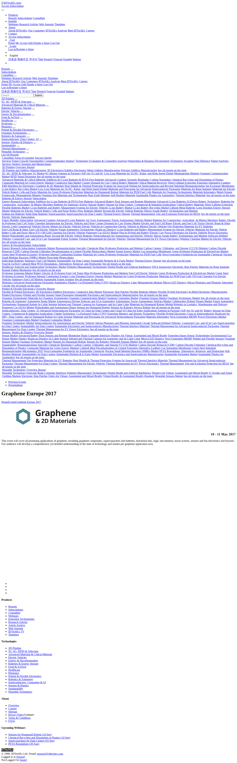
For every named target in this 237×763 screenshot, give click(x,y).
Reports (12, 18)
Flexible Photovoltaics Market (98, 251)
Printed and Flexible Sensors (38, 295)
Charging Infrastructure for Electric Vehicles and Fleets (65, 223)
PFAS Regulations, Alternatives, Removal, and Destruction (69, 263)
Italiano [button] (70, 91)
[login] (23, 759)
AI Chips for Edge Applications (139, 310)
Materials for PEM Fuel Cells (135, 192)
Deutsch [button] (41, 91)
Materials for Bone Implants (196, 189)
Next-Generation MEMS (183, 316)
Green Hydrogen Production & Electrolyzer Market (200, 251)
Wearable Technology (13, 151)
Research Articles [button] (21, 78)
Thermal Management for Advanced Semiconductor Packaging (184, 326)
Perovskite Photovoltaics (60, 257)
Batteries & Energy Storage (16, 108)
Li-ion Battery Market (121, 207)
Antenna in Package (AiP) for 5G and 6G (80, 173)
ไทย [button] (33, 91)
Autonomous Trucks (107, 220)
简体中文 (22, 59)
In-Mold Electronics (199, 291)
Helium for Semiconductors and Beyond (151, 185)
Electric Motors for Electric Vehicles (61, 226)
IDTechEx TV (16, 631)
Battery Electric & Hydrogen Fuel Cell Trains (58, 273)
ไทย (40, 59)
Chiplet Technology (64, 313)
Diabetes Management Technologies (87, 266)
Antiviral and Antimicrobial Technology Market (40, 266)
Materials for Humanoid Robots (101, 192)
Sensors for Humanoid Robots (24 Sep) (30, 734)
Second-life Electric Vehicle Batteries (123, 210)
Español (67, 59)
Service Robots (142, 307)
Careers (90, 30)
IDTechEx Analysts (56, 30)
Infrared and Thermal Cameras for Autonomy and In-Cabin (90, 304)
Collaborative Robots (183, 301)
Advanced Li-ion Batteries (171, 201)
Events (12, 402)
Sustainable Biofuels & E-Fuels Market (112, 260)
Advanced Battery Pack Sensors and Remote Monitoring (125, 201)
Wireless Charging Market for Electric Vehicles (205, 238)
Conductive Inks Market (68, 182)
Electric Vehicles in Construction (99, 226)
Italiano (77, 59)
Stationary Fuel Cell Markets (40, 260)
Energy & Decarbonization (16, 114)
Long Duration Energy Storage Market (90, 276)
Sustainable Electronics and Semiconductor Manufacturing (106, 295)
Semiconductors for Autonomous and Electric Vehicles (123, 235)
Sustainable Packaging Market (181, 354)
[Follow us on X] (122, 516)
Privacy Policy (16, 714)
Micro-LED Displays (174, 282)
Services (6, 160)
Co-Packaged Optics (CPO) (93, 282)
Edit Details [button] (27, 84)
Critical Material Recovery (152, 182)
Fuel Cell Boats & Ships (15, 229)
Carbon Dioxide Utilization (36, 251)
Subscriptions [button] (8, 71)
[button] (13, 15)
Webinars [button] (6, 78)
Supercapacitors (57, 213)
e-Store (46, 43)
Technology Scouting (182, 160)
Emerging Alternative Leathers (213, 182)
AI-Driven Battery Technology (203, 201)
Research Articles (28, 24)
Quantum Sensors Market (153, 298)
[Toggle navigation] (2, 10)
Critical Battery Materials (124, 182)
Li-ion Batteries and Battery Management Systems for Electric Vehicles (69, 207)
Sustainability (8, 145)
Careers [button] (83, 81)
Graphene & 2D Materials (49, 185)
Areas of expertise (24, 157)
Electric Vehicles (10, 111)
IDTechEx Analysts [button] (49, 81)
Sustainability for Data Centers (73, 260)
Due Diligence (202, 160)
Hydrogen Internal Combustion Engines (60, 254)
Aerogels (132, 179)
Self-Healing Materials (123, 195)
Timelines (59, 24)
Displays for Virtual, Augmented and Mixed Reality (139, 335)
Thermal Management (13, 148)
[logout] (20, 756)
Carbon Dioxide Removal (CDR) (156, 344)
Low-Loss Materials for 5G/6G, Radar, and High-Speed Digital (138, 173)
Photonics (6, 126)
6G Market (51, 173)
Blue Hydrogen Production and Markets (121, 248)
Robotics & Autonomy (13, 136)
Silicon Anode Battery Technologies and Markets (171, 210)
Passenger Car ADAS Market (102, 232)
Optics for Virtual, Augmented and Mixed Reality (75, 376)
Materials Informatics (204, 192)
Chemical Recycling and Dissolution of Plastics (197, 179)
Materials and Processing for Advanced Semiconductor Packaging (144, 189)
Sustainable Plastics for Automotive (155, 195)
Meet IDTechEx (76, 30)
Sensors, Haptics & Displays (17, 142)
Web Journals (46, 24)
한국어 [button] (26, 91)
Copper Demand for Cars (96, 182)
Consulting (39, 18)
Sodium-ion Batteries (13, 213)
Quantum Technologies (14, 132)
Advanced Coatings (115, 179)
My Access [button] (15, 84)
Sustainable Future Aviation (63, 238)
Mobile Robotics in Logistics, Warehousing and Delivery (196, 304)
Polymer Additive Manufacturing (139, 170)
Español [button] (60, 91)
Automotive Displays (66, 282)
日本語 (12, 59)
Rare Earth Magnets (99, 195)
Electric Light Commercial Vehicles (21, 226)
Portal (11, 43)
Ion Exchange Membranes (220, 185)
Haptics (23, 338)
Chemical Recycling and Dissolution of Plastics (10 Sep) (39, 737)
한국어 (33, 59)
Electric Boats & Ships (217, 223)
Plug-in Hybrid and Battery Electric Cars (141, 232)
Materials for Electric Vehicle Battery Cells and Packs (39, 210)
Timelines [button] (53, 78)
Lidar (134, 282)
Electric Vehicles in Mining (133, 226)
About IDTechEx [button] (10, 81)
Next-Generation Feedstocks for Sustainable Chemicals (192, 254)
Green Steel (8, 254)
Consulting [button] (7, 75)
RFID (13, 176)
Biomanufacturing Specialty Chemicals (77, 248)
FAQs (11, 721)
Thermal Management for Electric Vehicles (102, 238)
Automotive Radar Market (41, 301)
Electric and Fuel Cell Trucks (189, 223)
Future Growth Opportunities (28, 160)
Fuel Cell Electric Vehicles (43, 229)
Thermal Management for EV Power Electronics (152, 238)
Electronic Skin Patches (185, 266)
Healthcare (7, 120)
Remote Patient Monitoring (17, 270)
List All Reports (10, 154)
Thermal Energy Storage (116, 213)
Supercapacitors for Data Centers (84, 213)
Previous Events (17, 381)
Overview (13, 705)
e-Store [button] (39, 84)
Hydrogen (6, 123)
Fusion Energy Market (128, 251)
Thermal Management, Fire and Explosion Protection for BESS (165, 213)
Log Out (55, 43)
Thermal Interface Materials (190, 195)
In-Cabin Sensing (47, 304)
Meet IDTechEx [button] (69, 81)
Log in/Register (16, 49)
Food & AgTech (10, 117)
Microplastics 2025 (32, 351)
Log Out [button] (48, 84)
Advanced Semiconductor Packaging (33, 282)
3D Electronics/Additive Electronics (66, 170)
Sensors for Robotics (122, 307)
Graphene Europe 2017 (28, 402)
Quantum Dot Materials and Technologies (64, 195)
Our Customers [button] (29, 81)
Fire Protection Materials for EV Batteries (190, 226)
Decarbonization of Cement (66, 251)
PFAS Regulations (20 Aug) (23, 743)
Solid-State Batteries (37, 213)
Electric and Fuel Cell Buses (156, 223)
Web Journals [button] (39, 78)
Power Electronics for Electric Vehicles (185, 232)
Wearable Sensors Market (124, 341)
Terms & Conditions (19, 717)
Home (4, 402)
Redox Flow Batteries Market (86, 210)
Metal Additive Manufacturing (103, 170)
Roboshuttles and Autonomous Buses (30, 235)
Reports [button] (5, 68)
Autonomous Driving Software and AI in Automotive (86, 301)
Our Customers (36, 30)
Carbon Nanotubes (160, 179)
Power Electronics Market (212, 316)
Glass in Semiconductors (200, 313)
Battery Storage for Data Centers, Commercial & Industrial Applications (136, 204)
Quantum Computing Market (122, 298)
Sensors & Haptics (18, 685)
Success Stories (43, 157)
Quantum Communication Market (87, 298)
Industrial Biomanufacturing (189, 185)
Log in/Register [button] (9, 87)
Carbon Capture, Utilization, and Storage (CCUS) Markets (176, 248)
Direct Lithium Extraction (182, 182)
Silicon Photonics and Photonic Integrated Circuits (122, 323)
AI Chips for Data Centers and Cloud (101, 310)
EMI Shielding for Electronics (18, 185)
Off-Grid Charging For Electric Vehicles (63, 232)
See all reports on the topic (172, 170)
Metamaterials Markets (186, 173)
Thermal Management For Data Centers (36, 363)
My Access (21, 43)
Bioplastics (144, 179)
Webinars (13, 24)
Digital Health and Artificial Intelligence (129, 266)
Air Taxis (91, 220)
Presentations (15, 385)
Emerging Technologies (21, 619)
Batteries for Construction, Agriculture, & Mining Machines (185, 220)
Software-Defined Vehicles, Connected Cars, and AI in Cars (184, 323)
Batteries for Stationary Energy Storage (75, 204)
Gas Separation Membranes (156, 251)
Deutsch (48, 59)
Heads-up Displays (105, 229)
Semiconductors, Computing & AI (27, 682)
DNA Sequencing (162, 266)
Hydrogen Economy (26, 254)
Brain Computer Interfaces (95, 335)
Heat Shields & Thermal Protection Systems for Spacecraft (97, 185)
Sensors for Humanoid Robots (93, 307)
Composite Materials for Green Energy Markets (28, 182)
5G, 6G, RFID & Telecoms (16, 101)
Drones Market (132, 223)
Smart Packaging (27, 176)
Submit (38, 95)
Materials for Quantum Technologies (172, 192)
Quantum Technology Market (184, 298)
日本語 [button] (5, 91)
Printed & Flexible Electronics (17, 129)
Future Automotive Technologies (77, 229)
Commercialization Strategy (59, 160)
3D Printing (7, 98)
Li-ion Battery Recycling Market (19, 189)
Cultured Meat (28, 263)
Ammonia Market (45, 248)
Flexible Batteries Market (15, 207)
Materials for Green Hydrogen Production (60, 192)
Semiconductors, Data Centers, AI (20, 139)
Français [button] (51, 91)
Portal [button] (4, 84)
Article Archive (16, 625)
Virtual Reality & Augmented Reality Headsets (128, 376)
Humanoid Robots (27, 304)
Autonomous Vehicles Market (135, 220)
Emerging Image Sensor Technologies (189, 335)
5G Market (39, 173)
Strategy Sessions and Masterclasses (31, 164)
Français (58, 59)
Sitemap (12, 711)
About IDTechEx (17, 30)
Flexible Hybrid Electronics (173, 291)
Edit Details (34, 43)
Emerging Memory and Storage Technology (131, 313)
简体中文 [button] (16, 91)
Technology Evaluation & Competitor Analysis (101, 160)
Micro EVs (34, 232)
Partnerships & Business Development (149, 160)
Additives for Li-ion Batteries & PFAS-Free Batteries (75, 179)
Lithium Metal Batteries (183, 207)
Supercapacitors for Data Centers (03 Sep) (31, 740)
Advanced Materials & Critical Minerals (23, 104)
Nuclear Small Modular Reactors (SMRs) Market (132, 351)
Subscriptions (25, 18)
